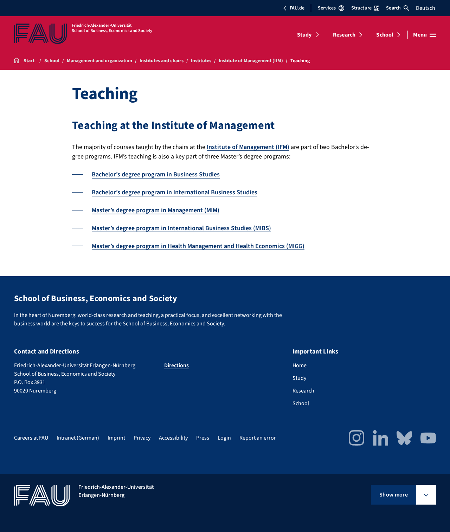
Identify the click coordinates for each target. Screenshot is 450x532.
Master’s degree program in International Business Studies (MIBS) (181, 228)
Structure (361, 8)
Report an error (257, 438)
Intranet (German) (78, 438)
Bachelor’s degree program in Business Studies (156, 174)
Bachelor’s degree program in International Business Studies (174, 192)
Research (344, 35)
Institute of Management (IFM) (248, 147)
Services (327, 8)
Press (202, 438)
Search (393, 8)
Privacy (142, 438)
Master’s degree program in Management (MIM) (155, 210)
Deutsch (425, 8)
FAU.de (297, 8)
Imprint (116, 438)
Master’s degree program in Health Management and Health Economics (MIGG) (198, 246)
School (384, 35)
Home (299, 365)
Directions (176, 365)
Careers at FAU (31, 438)
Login (224, 438)
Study (304, 35)
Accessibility (173, 438)
